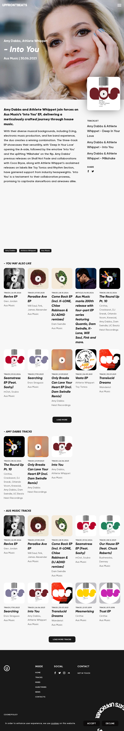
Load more (62, 420)
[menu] (119, 5)
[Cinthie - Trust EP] (109, 593)
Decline (110, 723)
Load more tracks (62, 639)
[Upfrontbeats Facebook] (55, 673)
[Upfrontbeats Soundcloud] (69, 674)
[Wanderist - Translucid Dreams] (109, 360)
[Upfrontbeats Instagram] (64, 673)
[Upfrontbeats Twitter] (60, 673)
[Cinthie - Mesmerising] (85, 593)
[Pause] (103, 94)
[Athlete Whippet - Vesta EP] (85, 360)
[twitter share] (93, 171)
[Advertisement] (42, 220)
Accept (91, 723)
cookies (55, 723)
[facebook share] (88, 171)
